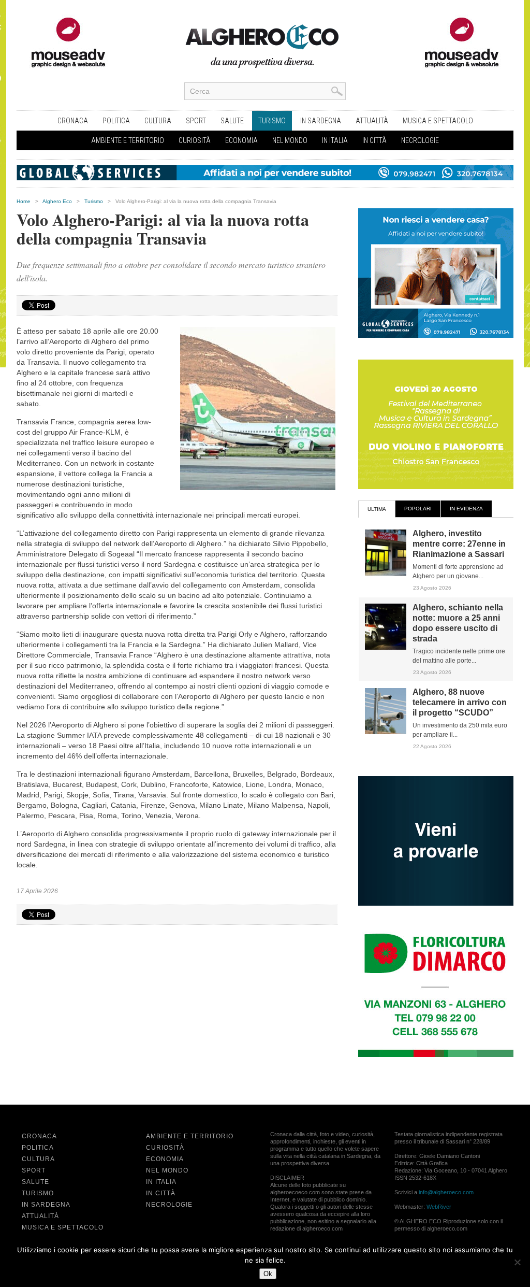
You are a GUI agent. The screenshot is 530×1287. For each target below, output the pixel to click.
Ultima (376, 509)
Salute (232, 121)
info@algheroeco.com (446, 1192)
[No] (517, 1262)
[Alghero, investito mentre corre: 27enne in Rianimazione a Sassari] (385, 573)
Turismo (272, 121)
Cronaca (72, 121)
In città (374, 140)
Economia (241, 140)
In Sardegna (320, 121)
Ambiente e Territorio (127, 140)
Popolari (418, 508)
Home (24, 201)
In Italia (335, 140)
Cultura (157, 121)
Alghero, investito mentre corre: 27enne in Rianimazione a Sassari (459, 544)
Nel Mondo (289, 140)
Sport (196, 121)
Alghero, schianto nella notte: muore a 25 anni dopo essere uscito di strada (458, 623)
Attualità (372, 121)
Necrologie (420, 140)
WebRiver (438, 1207)
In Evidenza (466, 508)
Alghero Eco (57, 201)
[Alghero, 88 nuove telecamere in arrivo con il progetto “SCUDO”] (385, 732)
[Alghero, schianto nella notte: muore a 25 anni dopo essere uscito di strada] (385, 647)
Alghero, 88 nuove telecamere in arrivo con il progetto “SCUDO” (460, 702)
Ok (267, 1274)
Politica (116, 121)
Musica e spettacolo (438, 121)
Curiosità (195, 140)
